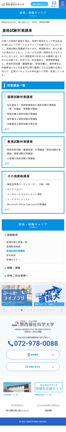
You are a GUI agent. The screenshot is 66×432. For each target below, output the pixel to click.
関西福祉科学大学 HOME (9, 22)
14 (54, 310)
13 (50, 310)
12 (47, 310)
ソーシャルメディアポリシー (48, 405)
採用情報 (48, 410)
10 (41, 310)
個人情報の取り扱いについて (17, 410)
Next (62, 310)
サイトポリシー (17, 405)
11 (44, 310)
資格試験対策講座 (44, 22)
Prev (4, 310)
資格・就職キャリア (24, 22)
